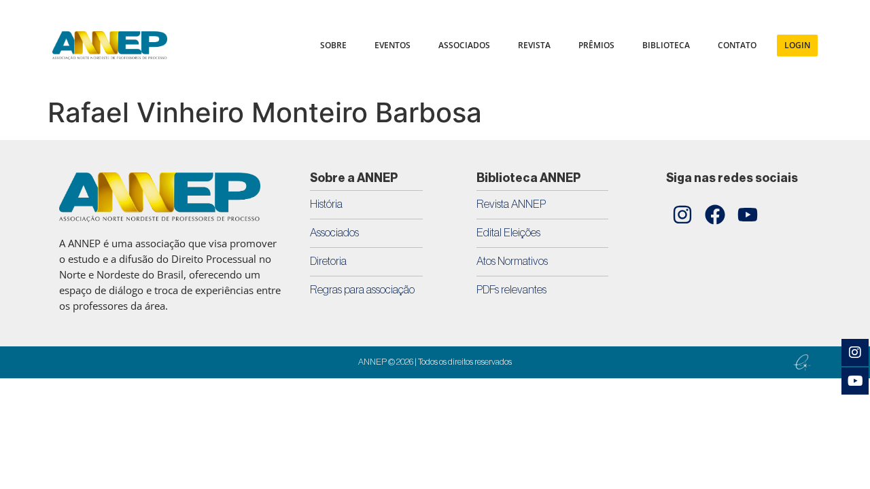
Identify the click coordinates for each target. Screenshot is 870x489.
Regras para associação (362, 289)
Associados (334, 232)
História (326, 204)
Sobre (333, 45)
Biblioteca (666, 45)
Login (797, 45)
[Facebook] (715, 214)
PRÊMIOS (596, 45)
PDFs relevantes (511, 289)
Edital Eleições (508, 232)
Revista (534, 45)
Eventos (393, 45)
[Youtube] (747, 214)
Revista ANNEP (511, 204)
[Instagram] (682, 214)
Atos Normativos (512, 261)
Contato (737, 45)
